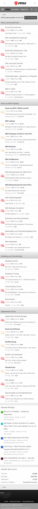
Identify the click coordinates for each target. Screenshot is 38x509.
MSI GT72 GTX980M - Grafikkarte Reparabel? (19, 165)
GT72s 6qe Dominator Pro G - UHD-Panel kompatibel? (21, 279)
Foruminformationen (13, 27)
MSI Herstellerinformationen (16, 38)
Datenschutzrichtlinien (15, 501)
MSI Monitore (10, 147)
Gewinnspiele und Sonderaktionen (18, 393)
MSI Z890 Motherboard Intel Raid (15, 190)
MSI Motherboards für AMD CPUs (18, 172)
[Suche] (36, 9)
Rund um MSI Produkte (10, 103)
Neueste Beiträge (7, 407)
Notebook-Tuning (12, 274)
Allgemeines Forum (8, 311)
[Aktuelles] (32, 9)
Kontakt (6, 501)
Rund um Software (12, 329)
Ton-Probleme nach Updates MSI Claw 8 (17, 247)
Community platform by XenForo (16, 508)
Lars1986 (20, 129)
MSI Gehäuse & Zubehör (14, 208)
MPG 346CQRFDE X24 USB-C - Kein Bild (17, 152)
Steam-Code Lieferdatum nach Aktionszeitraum (19, 399)
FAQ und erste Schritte (14, 63)
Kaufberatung (10, 342)
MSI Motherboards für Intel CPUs (18, 185)
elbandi (16, 180)
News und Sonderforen (10, 23)
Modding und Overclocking (11, 256)
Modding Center (11, 261)
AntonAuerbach (18, 97)
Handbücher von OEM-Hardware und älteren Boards (21, 69)
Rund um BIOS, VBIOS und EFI (17, 108)
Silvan (27, 214)
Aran (16, 401)
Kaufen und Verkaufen (14, 355)
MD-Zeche (17, 363)
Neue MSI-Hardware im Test (16, 51)
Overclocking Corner (13, 286)
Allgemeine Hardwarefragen (16, 316)
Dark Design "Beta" (11, 33)
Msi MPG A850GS (10, 214)
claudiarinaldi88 (19, 250)
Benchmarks (10, 299)
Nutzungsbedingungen (28, 501)
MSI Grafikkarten (12, 159)
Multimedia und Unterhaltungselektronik (20, 231)
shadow (19, 167)
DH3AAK (17, 294)
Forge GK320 (9, 203)
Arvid (16, 388)
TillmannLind (17, 71)
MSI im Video (10, 89)
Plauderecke (10, 367)
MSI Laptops (10, 121)
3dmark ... (8, 305)
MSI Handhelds (11, 242)
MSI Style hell (7, 505)
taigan (16, 59)
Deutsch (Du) (18, 505)
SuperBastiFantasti (25, 155)
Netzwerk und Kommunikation (17, 218)
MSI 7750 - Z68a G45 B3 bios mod (15, 267)
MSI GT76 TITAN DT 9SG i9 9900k (15, 360)
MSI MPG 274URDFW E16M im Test (15, 56)
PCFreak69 (20, 116)
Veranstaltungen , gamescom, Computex (21, 76)
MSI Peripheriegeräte (13, 198)
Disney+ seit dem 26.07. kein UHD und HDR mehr (20, 373)
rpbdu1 (17, 282)
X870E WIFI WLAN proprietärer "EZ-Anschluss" (19, 224)
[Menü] (2, 9)
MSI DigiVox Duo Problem (12, 237)
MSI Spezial (9, 380)
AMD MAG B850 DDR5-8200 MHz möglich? (18, 178)
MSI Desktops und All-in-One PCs (18, 134)
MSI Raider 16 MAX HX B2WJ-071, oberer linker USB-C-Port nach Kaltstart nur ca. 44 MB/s (20, 426)
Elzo (23, 203)
